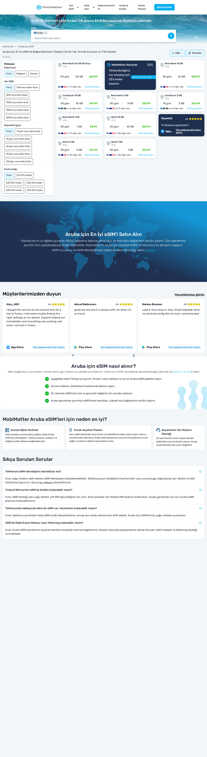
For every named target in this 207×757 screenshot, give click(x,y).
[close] (45, 33)
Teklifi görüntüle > (93, 87)
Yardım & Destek (123, 7)
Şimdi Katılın (164, 7)
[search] (171, 36)
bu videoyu (46, 482)
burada (151, 250)
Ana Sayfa (8, 46)
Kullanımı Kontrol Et (106, 7)
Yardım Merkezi (142, 7)
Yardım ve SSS (182, 371)
